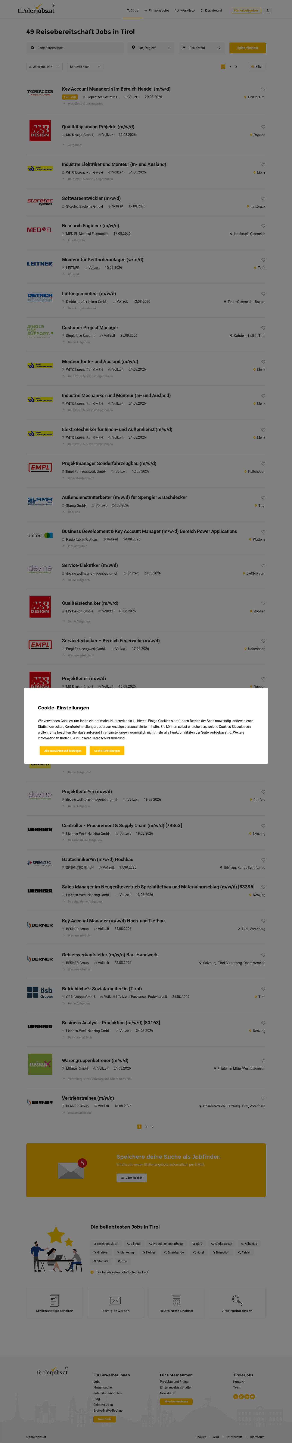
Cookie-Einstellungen (107, 750)
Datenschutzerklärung (108, 738)
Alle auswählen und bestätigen (62, 750)
